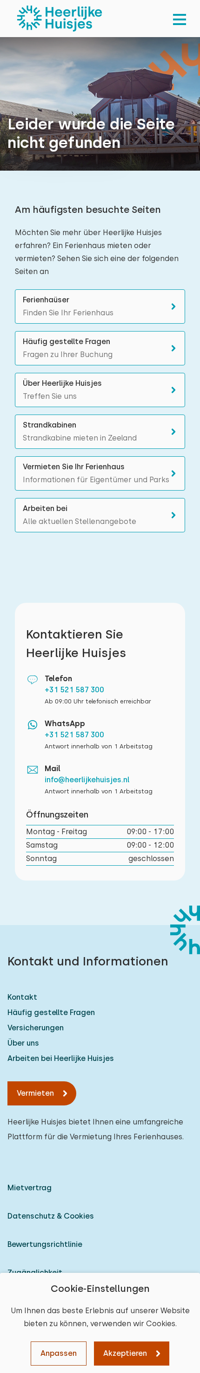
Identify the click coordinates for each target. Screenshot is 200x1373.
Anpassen (58, 1353)
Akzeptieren (125, 1353)
